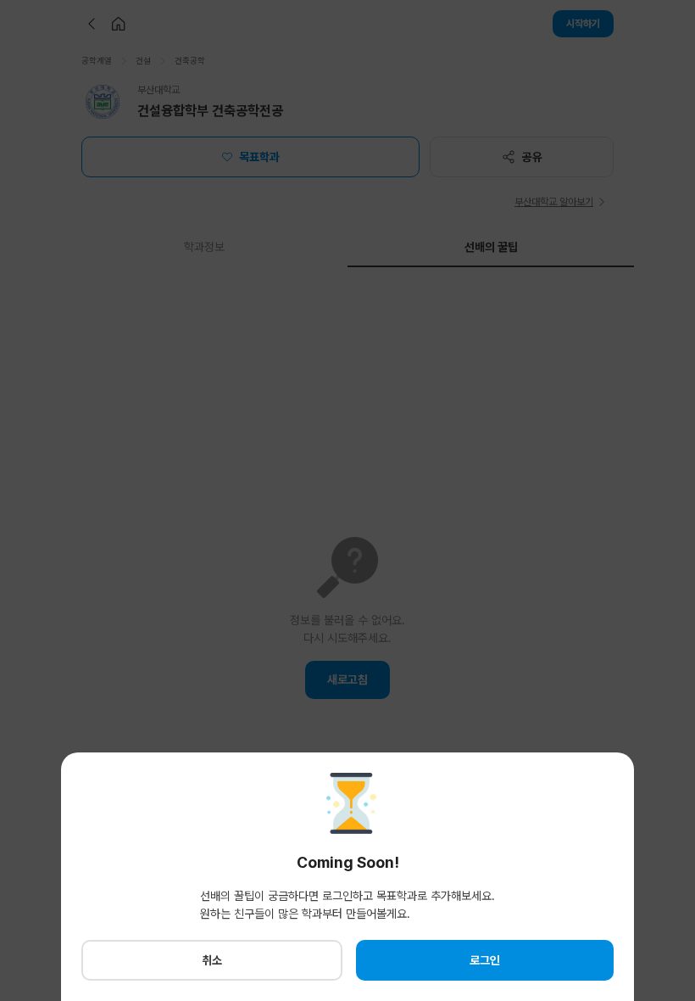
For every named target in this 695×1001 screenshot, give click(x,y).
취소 (212, 960)
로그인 (485, 960)
